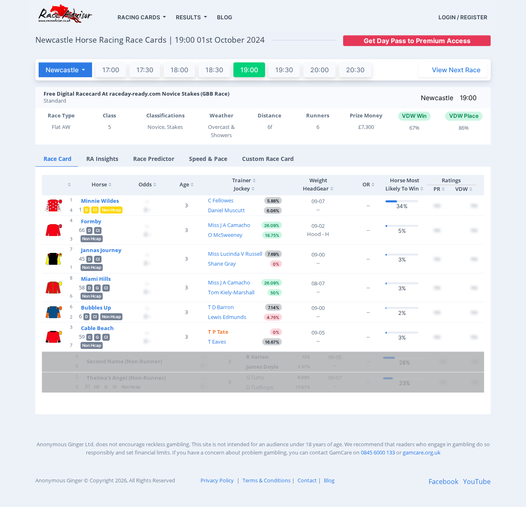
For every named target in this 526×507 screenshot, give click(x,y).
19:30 (284, 70)
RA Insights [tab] (102, 159)
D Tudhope (259, 387)
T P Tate (218, 331)
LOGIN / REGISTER (462, 17)
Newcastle (437, 98)
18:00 (179, 70)
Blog (329, 480)
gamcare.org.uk (422, 452)
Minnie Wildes (100, 200)
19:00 (468, 98)
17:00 (110, 70)
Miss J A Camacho (229, 225)
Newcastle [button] (63, 70)
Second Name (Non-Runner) (124, 361)
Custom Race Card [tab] (268, 159)
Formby (91, 221)
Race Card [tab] (58, 159)
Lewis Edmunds (227, 317)
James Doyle (262, 366)
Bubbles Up (96, 307)
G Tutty (255, 377)
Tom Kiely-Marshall (231, 292)
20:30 (355, 70)
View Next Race (456, 70)
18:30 (214, 70)
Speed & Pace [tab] (208, 159)
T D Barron (221, 307)
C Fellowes (220, 200)
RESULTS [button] (189, 17)
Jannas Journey (101, 250)
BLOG (224, 17)
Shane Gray (222, 263)
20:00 (319, 70)
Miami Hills (96, 278)
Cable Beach (97, 328)
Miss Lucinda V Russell (235, 253)
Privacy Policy (217, 480)
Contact (307, 480)
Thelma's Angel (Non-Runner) (126, 377)
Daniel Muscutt (226, 210)
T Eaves (217, 341)
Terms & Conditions (266, 480)
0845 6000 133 (378, 452)
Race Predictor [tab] (153, 159)
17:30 (144, 70)
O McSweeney (225, 235)
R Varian (257, 356)
